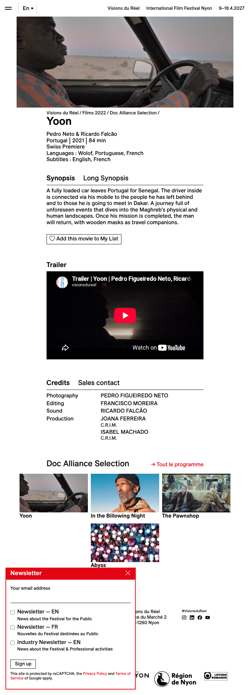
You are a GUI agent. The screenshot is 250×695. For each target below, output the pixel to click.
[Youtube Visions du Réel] (207, 617)
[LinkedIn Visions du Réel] (192, 617)
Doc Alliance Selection (133, 112)
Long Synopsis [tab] (106, 178)
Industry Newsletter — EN (65, 645)
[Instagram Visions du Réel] (184, 617)
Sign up (23, 663)
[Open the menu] (8, 8)
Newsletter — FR (57, 630)
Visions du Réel (62, 112)
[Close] (126, 573)
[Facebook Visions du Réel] (200, 617)
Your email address (30, 588)
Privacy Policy (95, 674)
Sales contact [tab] (99, 382)
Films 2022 (94, 112)
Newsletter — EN (54, 615)
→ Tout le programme (177, 465)
